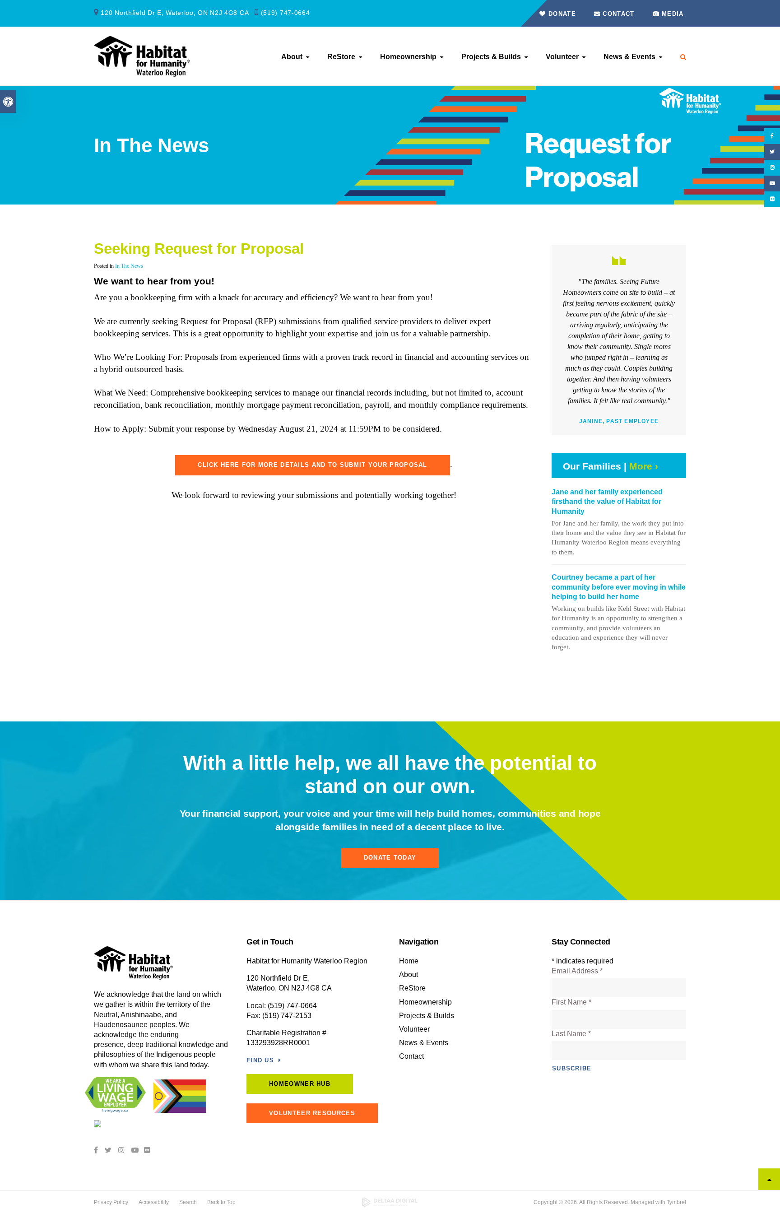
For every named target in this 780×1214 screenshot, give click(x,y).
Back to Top (221, 1202)
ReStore (341, 56)
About (291, 56)
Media (672, 13)
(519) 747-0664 (285, 12)
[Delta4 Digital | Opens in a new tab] (390, 1202)
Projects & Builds (491, 56)
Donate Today (390, 857)
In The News (129, 266)
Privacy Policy (111, 1202)
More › (643, 466)
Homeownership (408, 56)
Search (188, 1202)
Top (769, 1179)
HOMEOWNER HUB (299, 1083)
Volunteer (562, 56)
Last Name (571, 1033)
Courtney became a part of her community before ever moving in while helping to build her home (619, 586)
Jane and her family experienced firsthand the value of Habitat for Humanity (607, 501)
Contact (617, 13)
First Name (571, 1002)
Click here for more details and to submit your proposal (312, 464)
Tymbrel (676, 1202)
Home (408, 961)
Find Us (260, 1060)
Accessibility (154, 1202)
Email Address (577, 971)
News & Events (629, 56)
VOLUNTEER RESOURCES (312, 1113)
